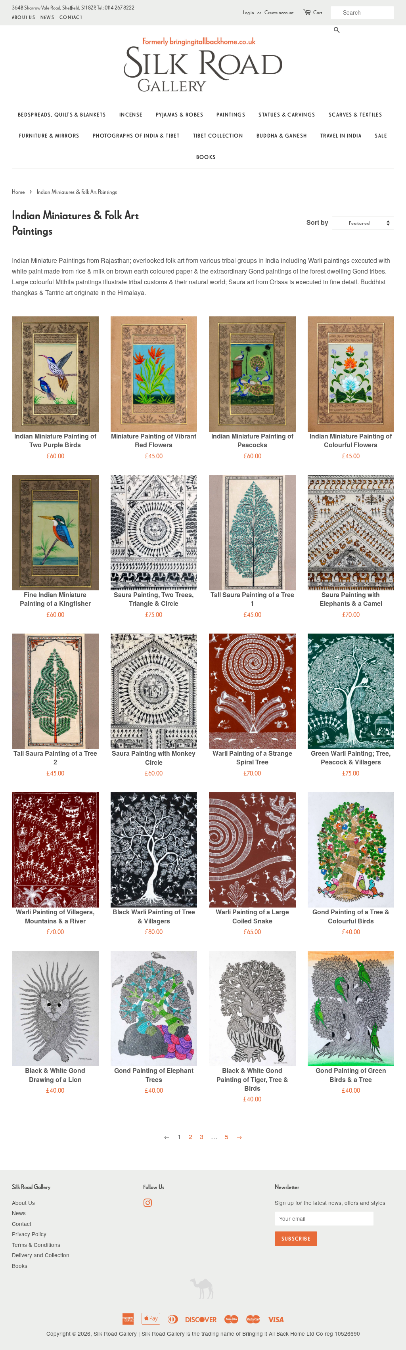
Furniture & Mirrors (49, 135)
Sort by (317, 222)
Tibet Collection (218, 135)
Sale (381, 135)
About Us (23, 17)
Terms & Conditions (36, 1245)
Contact (70, 17)
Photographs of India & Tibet (136, 135)
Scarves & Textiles (355, 114)
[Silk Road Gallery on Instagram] (147, 1204)
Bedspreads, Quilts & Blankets (62, 114)
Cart (317, 12)
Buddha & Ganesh (282, 135)
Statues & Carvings (287, 114)
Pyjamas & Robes (179, 114)
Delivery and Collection (40, 1255)
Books (206, 157)
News (47, 17)
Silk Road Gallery (115, 1333)
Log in (248, 12)
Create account (278, 12)
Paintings (230, 114)
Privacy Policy (29, 1234)
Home (18, 191)
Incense (131, 114)
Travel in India (341, 135)
